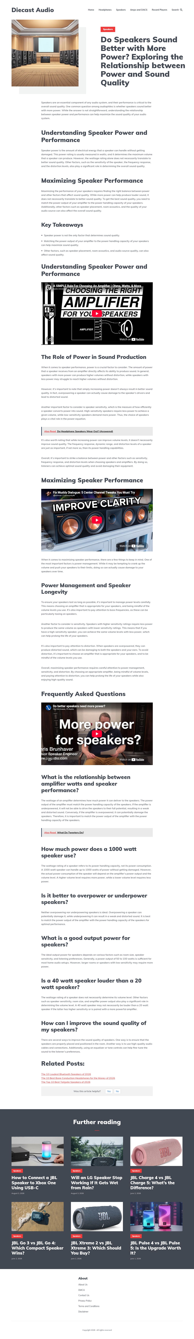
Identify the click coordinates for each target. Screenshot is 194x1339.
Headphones (105, 9)
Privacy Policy (85, 1300)
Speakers (121, 9)
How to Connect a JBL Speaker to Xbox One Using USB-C (34, 1182)
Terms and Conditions (88, 1306)
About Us (82, 1284)
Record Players (159, 9)
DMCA (81, 1290)
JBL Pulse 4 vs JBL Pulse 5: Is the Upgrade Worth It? (155, 1248)
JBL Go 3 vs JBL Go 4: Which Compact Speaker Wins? (37, 1248)
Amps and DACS (138, 9)
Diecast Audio (33, 10)
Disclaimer (83, 1311)
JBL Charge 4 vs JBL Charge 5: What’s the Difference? (152, 1182)
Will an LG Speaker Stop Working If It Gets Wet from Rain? (96, 1182)
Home (91, 9)
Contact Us (83, 1295)
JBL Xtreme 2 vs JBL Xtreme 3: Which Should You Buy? (96, 1248)
